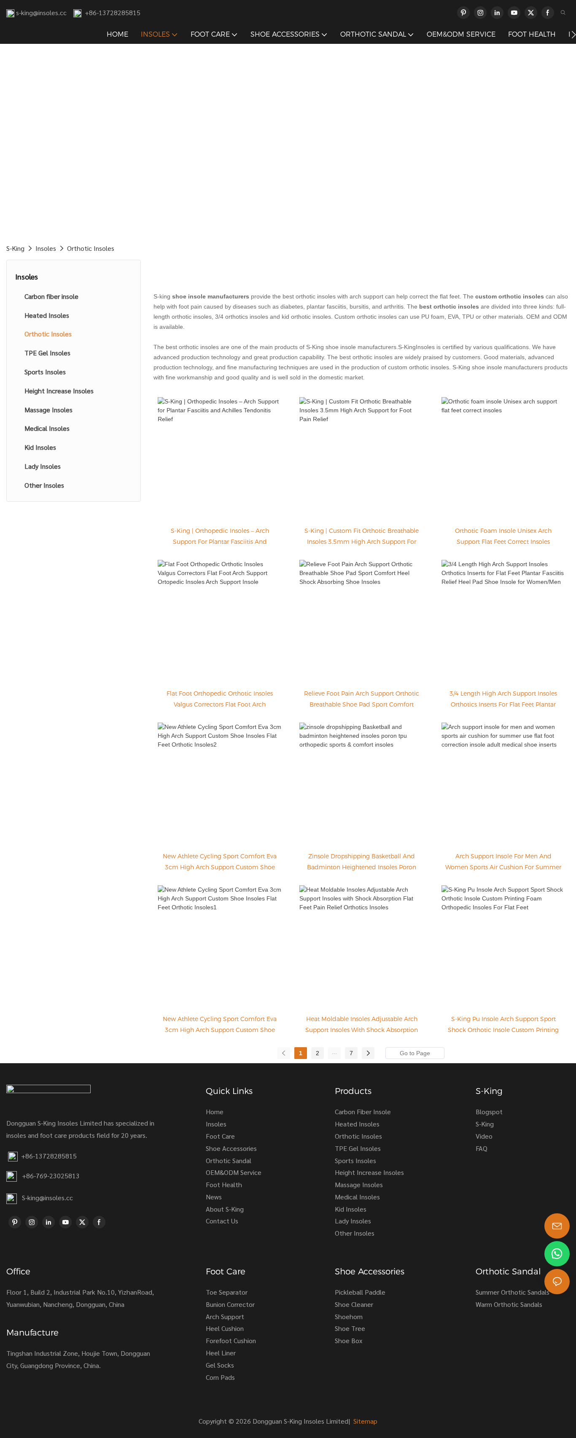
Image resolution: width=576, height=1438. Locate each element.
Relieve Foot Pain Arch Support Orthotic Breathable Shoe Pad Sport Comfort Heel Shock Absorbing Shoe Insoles (361, 704)
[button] (573, 34)
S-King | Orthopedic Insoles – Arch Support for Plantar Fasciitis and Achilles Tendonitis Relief (220, 541)
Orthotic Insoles (90, 248)
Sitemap (364, 1420)
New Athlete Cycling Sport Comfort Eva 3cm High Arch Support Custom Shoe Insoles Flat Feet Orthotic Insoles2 (220, 867)
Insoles (45, 248)
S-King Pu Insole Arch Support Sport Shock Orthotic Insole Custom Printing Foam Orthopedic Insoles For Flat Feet (503, 1030)
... (334, 1051)
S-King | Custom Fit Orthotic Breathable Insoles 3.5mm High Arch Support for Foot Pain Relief (361, 541)
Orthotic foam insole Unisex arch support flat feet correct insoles (503, 536)
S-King (15, 248)
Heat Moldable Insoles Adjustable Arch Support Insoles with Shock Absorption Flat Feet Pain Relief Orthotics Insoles (361, 1030)
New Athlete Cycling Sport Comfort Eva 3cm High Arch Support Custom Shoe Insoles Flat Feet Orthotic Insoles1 (220, 1030)
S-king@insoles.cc (47, 1197)
